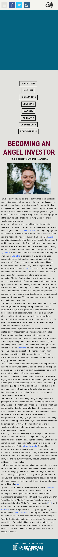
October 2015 (28, 124)
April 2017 (28, 117)
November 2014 (28, 131)
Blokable (16, 256)
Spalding (5, 509)
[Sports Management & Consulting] (15, 551)
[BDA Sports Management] (31, 551)
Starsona (22, 348)
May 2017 (28, 111)
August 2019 (28, 83)
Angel (51, 237)
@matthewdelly (30, 446)
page (17, 484)
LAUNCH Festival (22, 513)
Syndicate (5, 253)
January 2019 (28, 97)
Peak (49, 503)
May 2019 (28, 90)
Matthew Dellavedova (37, 159)
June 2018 (28, 104)
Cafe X (28, 268)
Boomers (50, 487)
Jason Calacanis (27, 230)
